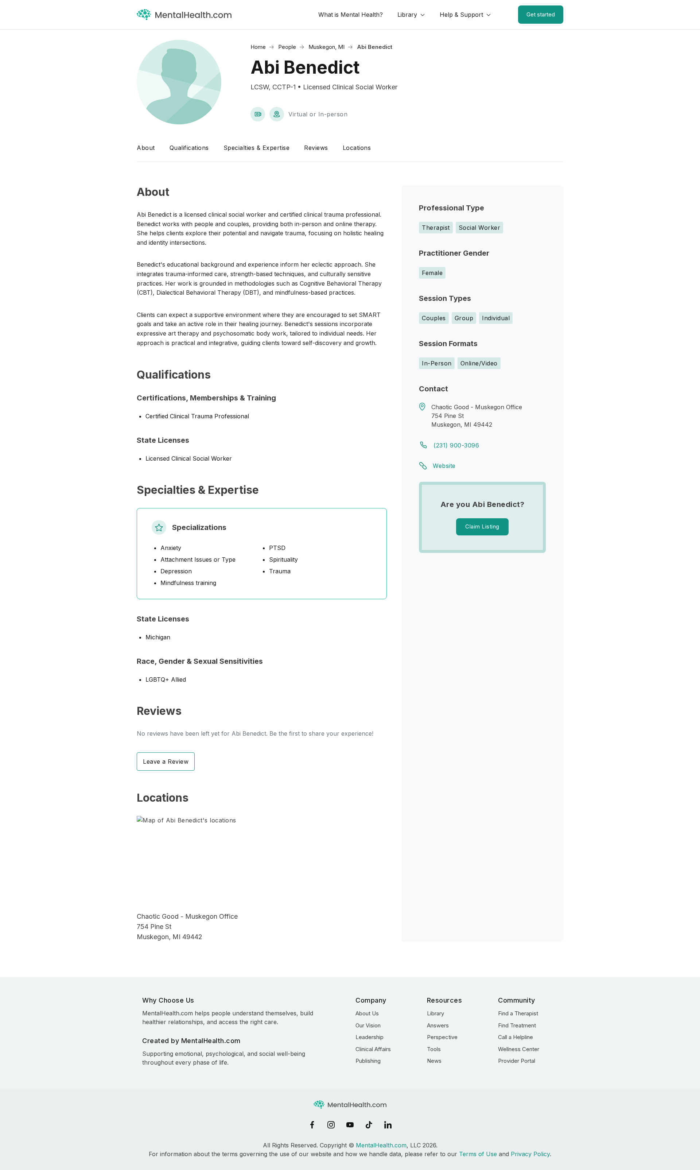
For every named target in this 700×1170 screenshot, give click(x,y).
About (146, 147)
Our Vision (368, 1025)
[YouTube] (350, 1124)
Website (444, 465)
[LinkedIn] (388, 1124)
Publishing (368, 1060)
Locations (357, 147)
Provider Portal (516, 1060)
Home (258, 46)
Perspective (442, 1037)
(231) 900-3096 (456, 445)
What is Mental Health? (350, 14)
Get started (540, 14)
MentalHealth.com (381, 1145)
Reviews (316, 147)
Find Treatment (517, 1025)
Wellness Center (518, 1049)
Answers (438, 1025)
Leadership (369, 1037)
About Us (367, 1013)
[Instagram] (331, 1124)
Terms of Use (478, 1154)
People (287, 46)
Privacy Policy (530, 1154)
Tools (434, 1049)
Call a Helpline (515, 1037)
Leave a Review (165, 761)
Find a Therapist (518, 1013)
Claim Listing (482, 526)
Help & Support (461, 14)
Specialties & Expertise (256, 147)
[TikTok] (369, 1124)
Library (407, 14)
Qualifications (189, 147)
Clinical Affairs (373, 1049)
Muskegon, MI (326, 46)
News (434, 1060)
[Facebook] (312, 1124)
